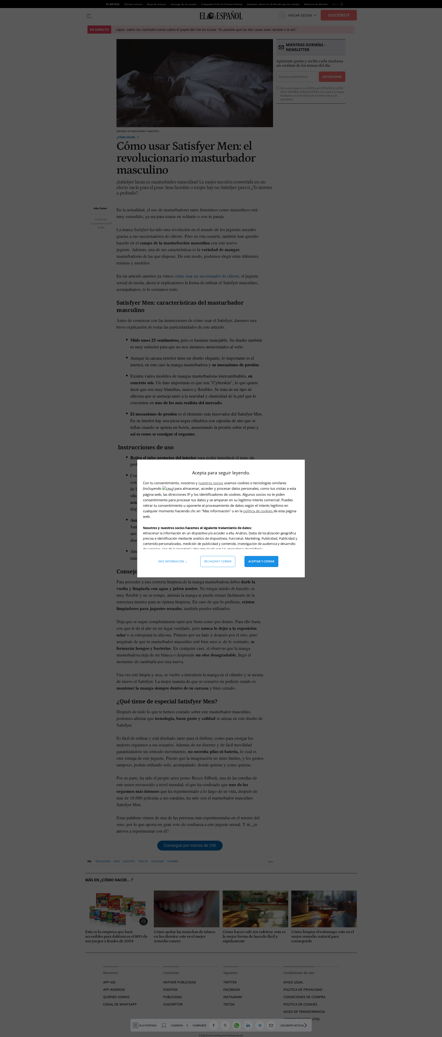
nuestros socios (210, 483)
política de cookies (258, 511)
